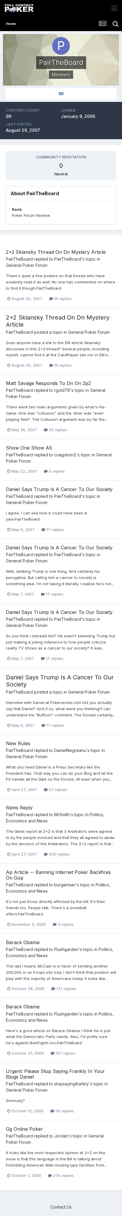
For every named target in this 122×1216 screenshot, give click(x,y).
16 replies (62, 298)
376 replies (63, 1175)
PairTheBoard (19, 259)
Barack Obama (22, 942)
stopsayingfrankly (71, 1083)
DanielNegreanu (70, 750)
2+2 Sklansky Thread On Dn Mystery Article (56, 252)
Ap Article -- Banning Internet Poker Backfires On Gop (58, 875)
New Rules (18, 743)
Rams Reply (19, 808)
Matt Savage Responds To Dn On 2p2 (48, 383)
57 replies (57, 789)
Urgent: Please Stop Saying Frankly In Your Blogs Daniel (55, 1074)
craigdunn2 (65, 454)
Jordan (61, 1135)
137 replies (65, 988)
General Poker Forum (26, 265)
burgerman (65, 884)
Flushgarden (66, 949)
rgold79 (62, 390)
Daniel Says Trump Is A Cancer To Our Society (59, 489)
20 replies (57, 429)
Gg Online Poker (24, 1129)
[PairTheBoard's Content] (61, 94)
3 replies (65, 924)
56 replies (64, 1110)
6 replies (56, 471)
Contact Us (61, 1206)
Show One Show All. (29, 448)
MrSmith (62, 814)
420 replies (59, 854)
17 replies (54, 529)
